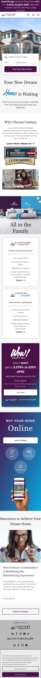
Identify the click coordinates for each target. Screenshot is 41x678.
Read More (20, 598)
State (6, 62)
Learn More (20, 392)
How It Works (21, 440)
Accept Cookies (20, 674)
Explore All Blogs (20, 611)
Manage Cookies (21, 669)
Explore (20, 280)
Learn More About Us (19, 143)
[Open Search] (28, 15)
